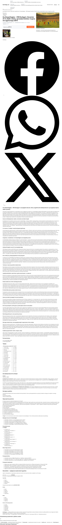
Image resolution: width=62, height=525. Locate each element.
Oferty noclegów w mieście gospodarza (23, 244)
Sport (9, 11)
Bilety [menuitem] (19, 2)
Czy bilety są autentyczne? (7, 413)
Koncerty (5, 498)
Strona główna (5, 11)
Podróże (5, 492)
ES (52, 4)
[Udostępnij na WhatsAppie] (31, 149)
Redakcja (6, 481)
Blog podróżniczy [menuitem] (32, 5)
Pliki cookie (6, 508)
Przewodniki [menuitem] (27, 5)
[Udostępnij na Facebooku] (31, 95)
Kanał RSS (6, 509)
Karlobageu (6, 4)
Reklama (5, 483)
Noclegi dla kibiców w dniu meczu (39, 252)
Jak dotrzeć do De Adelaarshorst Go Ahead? (10, 410)
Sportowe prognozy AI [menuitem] (14, 2)
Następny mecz (30, 26)
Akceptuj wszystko (13, 524)
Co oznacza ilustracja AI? (54, 31)
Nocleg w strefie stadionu (44, 286)
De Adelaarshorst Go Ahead (10, 373)
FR (51, 4)
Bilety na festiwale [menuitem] (32, 2)
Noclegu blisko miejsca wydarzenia (39, 318)
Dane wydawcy (6, 482)
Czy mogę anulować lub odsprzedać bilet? (10, 409)
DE (49, 4)
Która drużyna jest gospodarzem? (9, 405)
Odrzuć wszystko (2, 524)
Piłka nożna (12, 11)
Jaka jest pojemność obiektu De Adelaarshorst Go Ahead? (13, 401)
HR (47, 4)
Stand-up (6, 491)
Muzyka (5, 490)
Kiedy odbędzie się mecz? (7, 406)
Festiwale (6, 499)
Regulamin (6, 505)
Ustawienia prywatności (42, 514)
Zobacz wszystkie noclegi (7, 396)
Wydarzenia (6, 493)
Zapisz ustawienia (8, 524)
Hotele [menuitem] (41, 5)
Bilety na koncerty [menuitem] (38, 2)
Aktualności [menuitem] (22, 2)
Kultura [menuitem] (36, 5)
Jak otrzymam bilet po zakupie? (8, 414)
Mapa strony (6, 510)
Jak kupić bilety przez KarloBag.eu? (9, 408)
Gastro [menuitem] (39, 5)
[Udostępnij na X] (31, 204)
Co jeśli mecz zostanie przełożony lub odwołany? (11, 411)
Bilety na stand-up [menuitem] (17, 5)
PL (50, 4)
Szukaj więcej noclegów (7, 395)
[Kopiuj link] (4, 205)
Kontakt (5, 504)
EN (48, 4)
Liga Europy (17, 11)
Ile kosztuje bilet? (6, 407)
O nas (5, 480)
